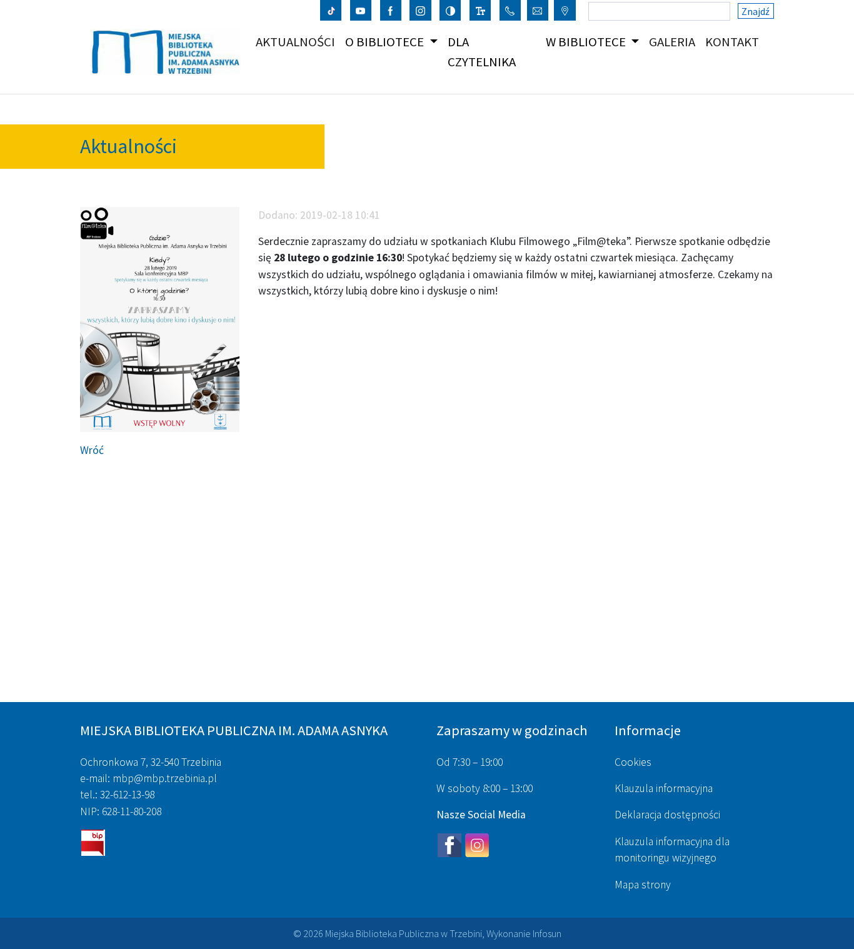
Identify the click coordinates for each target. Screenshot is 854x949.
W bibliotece (587, 42)
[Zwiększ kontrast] (450, 10)
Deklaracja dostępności (667, 814)
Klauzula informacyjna (664, 788)
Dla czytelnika (482, 51)
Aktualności (298, 41)
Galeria (674, 41)
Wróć (92, 450)
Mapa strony (643, 884)
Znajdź (755, 11)
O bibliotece (385, 42)
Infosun (547, 933)
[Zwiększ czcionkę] (480, 10)
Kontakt (734, 41)
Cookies (633, 762)
